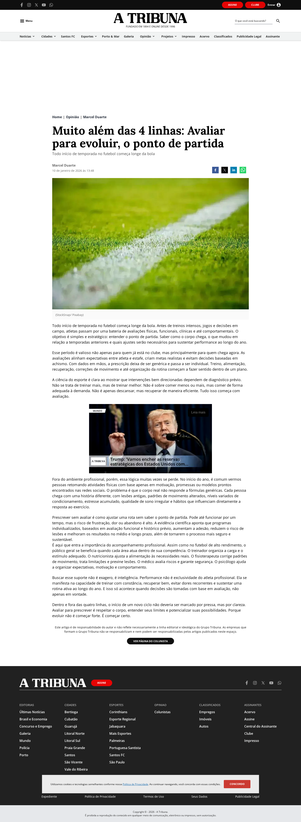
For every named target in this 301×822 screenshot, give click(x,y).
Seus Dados (199, 796)
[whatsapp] (243, 170)
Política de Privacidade (135, 784)
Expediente (49, 796)
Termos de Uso (153, 796)
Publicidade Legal (247, 796)
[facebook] (215, 170)
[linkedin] (233, 170)
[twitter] (224, 170)
